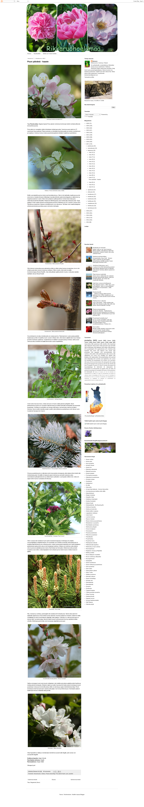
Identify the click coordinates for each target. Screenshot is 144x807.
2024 (87, 128)
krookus (97, 345)
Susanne (88, 586)
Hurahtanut (89, 481)
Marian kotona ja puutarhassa (94, 521)
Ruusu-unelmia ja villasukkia (93, 556)
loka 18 (91, 166)
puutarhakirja (104, 357)
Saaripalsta (89, 560)
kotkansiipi (90, 358)
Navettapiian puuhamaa (92, 525)
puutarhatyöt (90, 349)
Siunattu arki (89, 580)
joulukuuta (91, 146)
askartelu (98, 358)
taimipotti (99, 370)
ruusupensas (100, 363)
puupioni (112, 373)
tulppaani (98, 347)
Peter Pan (102, 375)
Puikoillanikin (89, 536)
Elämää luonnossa (91, 471)
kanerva (101, 371)
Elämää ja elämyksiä (91, 469)
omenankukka (105, 373)
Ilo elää (88, 485)
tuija (87, 363)
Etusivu (29, 53)
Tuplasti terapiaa (90, 590)
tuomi (94, 350)
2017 (87, 144)
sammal (113, 357)
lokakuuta (90, 150)
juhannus (112, 347)
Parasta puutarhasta (91, 532)
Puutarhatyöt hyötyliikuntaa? (100, 318)
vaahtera (86, 354)
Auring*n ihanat (90, 465)
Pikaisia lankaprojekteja (99, 309)
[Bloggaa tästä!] (55, 771)
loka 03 (91, 184)
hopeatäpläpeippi (88, 367)
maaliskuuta (91, 203)
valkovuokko (95, 357)
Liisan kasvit (89, 515)
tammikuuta (91, 208)
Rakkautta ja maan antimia (93, 546)
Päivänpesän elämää (91, 542)
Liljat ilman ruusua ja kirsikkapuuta (102, 283)
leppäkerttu (106, 358)
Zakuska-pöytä (90, 604)
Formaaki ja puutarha (91, 475)
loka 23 (91, 161)
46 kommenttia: (47, 771)
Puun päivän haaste (60, 773)
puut (67, 773)
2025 (87, 125)
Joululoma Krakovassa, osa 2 (100, 265)
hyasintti (86, 350)
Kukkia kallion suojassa (92, 511)
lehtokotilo (112, 371)
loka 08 (91, 175)
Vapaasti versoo (90, 598)
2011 (87, 222)
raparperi (96, 352)
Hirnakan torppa (90, 479)
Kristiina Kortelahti (91, 501)
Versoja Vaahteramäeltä (92, 600)
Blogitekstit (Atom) (35, 782)
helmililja (89, 360)
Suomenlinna (87, 368)
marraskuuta (91, 148)
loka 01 (91, 187)
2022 (87, 132)
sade (110, 342)
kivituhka (99, 362)
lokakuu (43, 773)
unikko (106, 347)
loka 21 (91, 163)
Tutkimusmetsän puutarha (93, 592)
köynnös (97, 376)
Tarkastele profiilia (89, 77)
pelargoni (102, 378)
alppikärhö (87, 355)
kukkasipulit (89, 372)
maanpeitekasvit (87, 373)
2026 (87, 123)
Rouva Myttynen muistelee (93, 554)
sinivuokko (112, 360)
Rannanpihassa (31, 761)
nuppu (99, 373)
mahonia (110, 349)
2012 (87, 220)
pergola (90, 365)
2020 (87, 137)
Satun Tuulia (89, 572)
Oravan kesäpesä (90, 529)
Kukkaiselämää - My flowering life (95, 505)
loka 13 (91, 170)
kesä (94, 342)
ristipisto (105, 360)
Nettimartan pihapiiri (91, 527)
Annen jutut (89, 461)
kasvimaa (112, 344)
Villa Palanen (89, 602)
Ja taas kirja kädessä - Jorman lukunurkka (97, 489)
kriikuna (102, 350)
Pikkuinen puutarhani (91, 534)
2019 (87, 139)
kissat (93, 362)
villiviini (110, 355)
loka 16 (91, 168)
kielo (85, 365)
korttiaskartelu (102, 354)
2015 (87, 213)
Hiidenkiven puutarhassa (92, 477)
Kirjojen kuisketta (90, 495)
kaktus (88, 362)
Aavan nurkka (89, 459)
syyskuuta (90, 189)
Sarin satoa (89, 568)
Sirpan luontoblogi (91, 578)
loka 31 (91, 152)
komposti (111, 365)
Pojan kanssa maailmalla (99, 274)
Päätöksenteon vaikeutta (99, 300)
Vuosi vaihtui (96, 327)
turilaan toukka (99, 380)
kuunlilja (113, 362)
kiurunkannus (112, 370)
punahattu (87, 352)
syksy (102, 342)
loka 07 (91, 177)
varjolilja (103, 355)
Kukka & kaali (89, 503)
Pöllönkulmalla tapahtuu (92, 544)
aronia (110, 350)
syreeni (113, 358)
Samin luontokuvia (91, 562)
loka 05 (91, 182)
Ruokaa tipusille (97, 292)
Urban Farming (90, 594)
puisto (95, 365)
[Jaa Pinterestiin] (60, 771)
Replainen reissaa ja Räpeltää (94, 550)
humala (105, 365)
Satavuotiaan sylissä (91, 570)
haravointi (105, 345)
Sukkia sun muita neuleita (49, 53)
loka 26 (91, 159)
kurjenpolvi (92, 363)
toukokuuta (91, 198)
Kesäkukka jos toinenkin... (99, 247)
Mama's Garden (90, 519)
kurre (93, 376)
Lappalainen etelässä (91, 513)
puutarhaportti (97, 360)
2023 (87, 130)
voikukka (111, 363)
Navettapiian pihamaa (33, 760)
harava (96, 371)
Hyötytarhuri (89, 483)
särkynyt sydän (87, 375)
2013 (87, 217)
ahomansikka (96, 368)
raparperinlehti (87, 380)
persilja (86, 370)
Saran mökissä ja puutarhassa (94, 564)
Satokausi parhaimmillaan (99, 256)
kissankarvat (87, 376)
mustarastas (90, 347)
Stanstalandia (89, 582)
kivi (106, 371)
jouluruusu (97, 344)
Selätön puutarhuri (91, 574)
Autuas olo (89, 467)
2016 (87, 210)
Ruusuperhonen (90, 558)
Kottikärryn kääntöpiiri (91, 499)
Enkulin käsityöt (90, 473)
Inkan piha (89, 487)
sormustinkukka (108, 352)
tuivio (93, 380)
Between (95, 61)
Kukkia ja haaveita (91, 507)
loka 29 (91, 154)
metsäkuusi (86, 378)
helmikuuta (91, 205)
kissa (109, 340)
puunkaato (92, 370)
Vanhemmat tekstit (75, 779)
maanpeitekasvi (110, 376)
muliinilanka (94, 378)
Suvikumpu (89, 588)
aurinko (105, 344)
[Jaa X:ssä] (57, 771)
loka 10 (91, 173)
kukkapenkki (106, 362)
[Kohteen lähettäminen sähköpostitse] (54, 771)
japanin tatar (105, 368)
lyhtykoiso (103, 376)
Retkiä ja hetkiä (90, 552)
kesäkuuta (91, 196)
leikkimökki (99, 367)
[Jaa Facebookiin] (58, 771)
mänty (112, 368)
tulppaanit (89, 345)
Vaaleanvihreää (90, 596)
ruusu (95, 355)
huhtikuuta (91, 201)
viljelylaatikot (109, 367)
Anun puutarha (90, 463)
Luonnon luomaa (90, 517)
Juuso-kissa (87, 344)
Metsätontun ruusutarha (92, 523)
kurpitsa (86, 357)
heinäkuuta (91, 194)
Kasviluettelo (37, 53)
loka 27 (91, 157)
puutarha (71, 773)
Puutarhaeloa (89, 538)
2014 (87, 215)
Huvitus (105, 370)
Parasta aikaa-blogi (50, 773)
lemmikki (113, 345)
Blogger (82, 794)
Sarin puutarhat (90, 566)
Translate (90, 116)
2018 (87, 141)
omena (111, 354)
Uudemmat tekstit (32, 779)
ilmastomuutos (37, 773)
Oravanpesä (89, 531)
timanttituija (95, 375)
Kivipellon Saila (90, 497)
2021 (87, 134)
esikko (94, 354)
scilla (100, 365)
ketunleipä (112, 375)
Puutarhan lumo (90, 540)
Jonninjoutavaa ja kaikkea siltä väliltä (95, 491)
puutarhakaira (110, 378)
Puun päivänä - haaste (37, 61)
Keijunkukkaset (90, 493)
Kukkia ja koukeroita (91, 509)
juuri (107, 375)
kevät (100, 340)
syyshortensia (101, 349)
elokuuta (90, 192)
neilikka (94, 373)
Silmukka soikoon (90, 576)
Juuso (86, 342)
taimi (106, 363)
